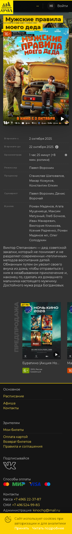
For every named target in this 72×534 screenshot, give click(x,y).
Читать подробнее (48, 528)
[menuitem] (37, 6)
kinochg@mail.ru (46, 510)
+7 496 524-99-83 (26, 505)
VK (9, 465)
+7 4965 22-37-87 (27, 499)
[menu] (27, 6)
